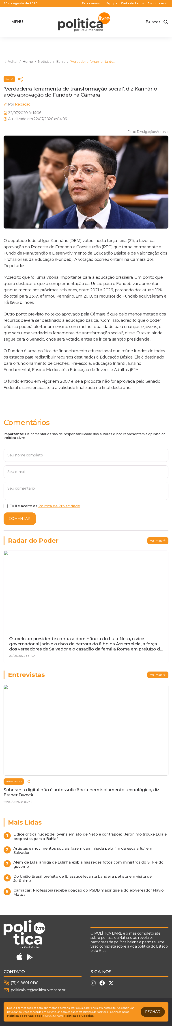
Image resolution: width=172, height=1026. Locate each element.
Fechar (152, 1012)
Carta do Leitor (132, 3)
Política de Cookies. (79, 1015)
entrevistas (13, 781)
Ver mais (156, 540)
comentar (19, 518)
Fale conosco (92, 3)
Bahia (9, 79)
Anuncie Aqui (158, 3)
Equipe (111, 3)
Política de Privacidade (59, 506)
